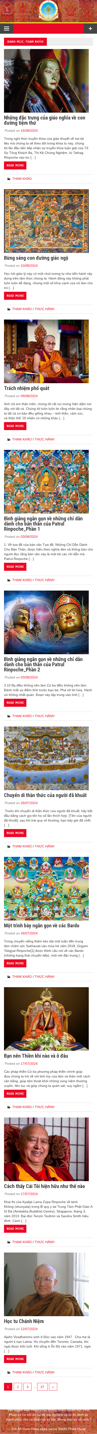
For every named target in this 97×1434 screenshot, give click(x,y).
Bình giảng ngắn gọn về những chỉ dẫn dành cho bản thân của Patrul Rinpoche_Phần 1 (43, 524)
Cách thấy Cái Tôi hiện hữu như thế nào (44, 1186)
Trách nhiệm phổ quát (26, 388)
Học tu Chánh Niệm (24, 1321)
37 (42, 1387)
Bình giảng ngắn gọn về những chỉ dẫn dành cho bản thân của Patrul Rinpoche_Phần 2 (43, 664)
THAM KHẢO (22, 179)
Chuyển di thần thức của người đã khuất (45, 795)
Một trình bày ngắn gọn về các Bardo (41, 926)
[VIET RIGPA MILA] (48, 20)
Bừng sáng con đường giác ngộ (36, 258)
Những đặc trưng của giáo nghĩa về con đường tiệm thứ (44, 120)
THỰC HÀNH (44, 309)
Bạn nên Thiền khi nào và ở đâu (36, 1056)
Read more (15, 165)
